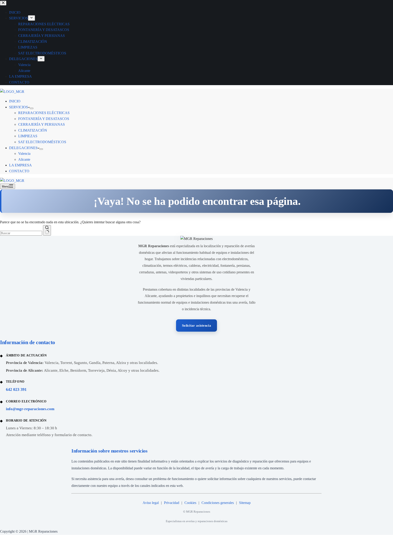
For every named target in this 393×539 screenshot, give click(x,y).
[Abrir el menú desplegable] (31, 108)
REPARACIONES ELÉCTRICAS (44, 113)
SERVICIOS (18, 107)
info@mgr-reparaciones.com (30, 409)
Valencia (24, 153)
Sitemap (245, 503)
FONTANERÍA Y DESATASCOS (43, 119)
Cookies (190, 503)
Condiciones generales (218, 503)
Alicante (24, 159)
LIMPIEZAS (27, 136)
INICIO (14, 101)
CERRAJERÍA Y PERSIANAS (41, 124)
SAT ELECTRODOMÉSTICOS (42, 142)
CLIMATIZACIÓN (32, 130)
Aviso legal (151, 503)
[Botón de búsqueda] (47, 230)
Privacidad (171, 503)
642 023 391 (16, 389)
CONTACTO (19, 171)
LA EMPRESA (20, 165)
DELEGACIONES (23, 148)
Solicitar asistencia (196, 325)
